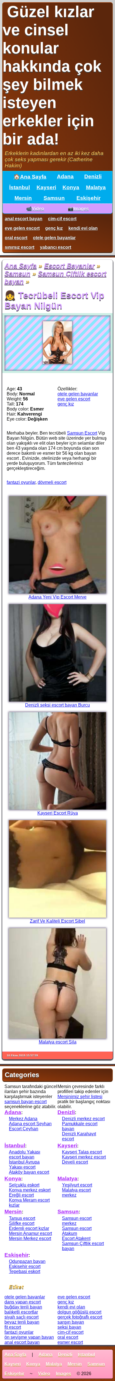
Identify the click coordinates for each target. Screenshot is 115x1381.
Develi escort (75, 1162)
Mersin (23, 198)
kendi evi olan (83, 228)
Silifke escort (21, 1223)
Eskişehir (88, 198)
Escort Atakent (76, 1238)
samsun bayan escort (25, 1101)
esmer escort (70, 1342)
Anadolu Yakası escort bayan (24, 1154)
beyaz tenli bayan (21, 1322)
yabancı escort (55, 247)
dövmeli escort (52, 482)
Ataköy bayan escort (29, 1172)
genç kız (54, 228)
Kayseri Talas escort (82, 1152)
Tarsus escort (22, 1218)
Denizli (93, 176)
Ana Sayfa (20, 265)
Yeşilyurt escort (77, 1185)
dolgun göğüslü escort (79, 1312)
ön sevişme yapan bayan (29, 1337)
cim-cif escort (62, 218)
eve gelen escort (22, 228)
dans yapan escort (22, 1302)
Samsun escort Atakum (77, 1231)
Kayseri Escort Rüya (57, 813)
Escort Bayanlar (69, 265)
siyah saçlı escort (21, 1317)
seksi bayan (69, 1327)
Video (44, 1373)
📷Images (78, 208)
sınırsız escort (19, 247)
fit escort (12, 1327)
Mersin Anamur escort (30, 1233)
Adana (65, 176)
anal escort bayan (23, 218)
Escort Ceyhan (23, 1128)
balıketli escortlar (21, 1312)
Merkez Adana (23, 1118)
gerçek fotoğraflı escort (80, 1317)
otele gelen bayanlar (54, 237)
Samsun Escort (82, 433)
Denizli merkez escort (83, 1118)
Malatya (96, 187)
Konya (71, 187)
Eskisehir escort (24, 1266)
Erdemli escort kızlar (29, 1228)
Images (63, 1373)
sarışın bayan (71, 1322)
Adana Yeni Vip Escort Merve (57, 597)
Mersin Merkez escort (30, 1238)
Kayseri (46, 187)
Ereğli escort (21, 1195)
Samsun (54, 198)
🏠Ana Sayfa (29, 177)
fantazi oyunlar (21, 482)
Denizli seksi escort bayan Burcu (57, 705)
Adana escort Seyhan (30, 1123)
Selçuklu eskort (24, 1185)
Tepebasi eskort (24, 1271)
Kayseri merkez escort (84, 1157)
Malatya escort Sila (57, 1042)
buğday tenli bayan (23, 1307)
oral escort (16, 237)
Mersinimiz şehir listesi (80, 1096)
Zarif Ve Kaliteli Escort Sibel (57, 921)
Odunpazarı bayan (27, 1261)
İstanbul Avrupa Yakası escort (24, 1164)
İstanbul (19, 187)
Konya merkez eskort (30, 1190)
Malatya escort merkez (76, 1192)
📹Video (35, 208)
